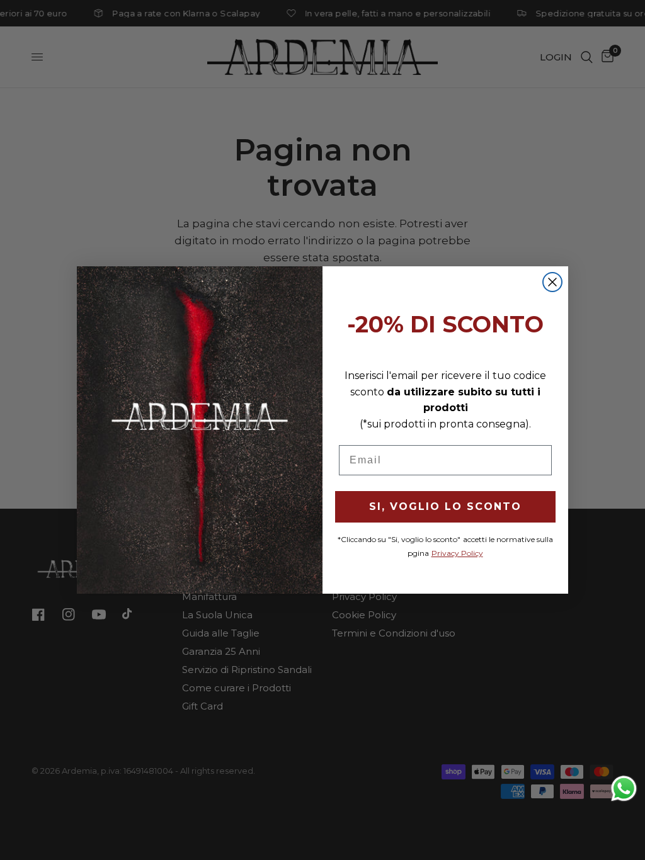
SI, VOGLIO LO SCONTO (445, 506)
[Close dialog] (552, 282)
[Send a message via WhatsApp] (624, 788)
